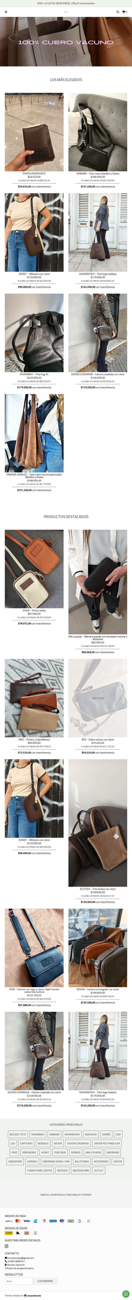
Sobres (75, 1152)
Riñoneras (29, 1152)
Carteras (26, 1143)
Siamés (106, 1134)
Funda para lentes (39, 1170)
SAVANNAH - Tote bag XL (34, 374)
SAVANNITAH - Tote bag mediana (97, 274)
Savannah (37, 1134)
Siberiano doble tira (56, 1161)
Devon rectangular (107, 1143)
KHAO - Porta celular (34, 610)
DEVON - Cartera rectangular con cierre (98, 989)
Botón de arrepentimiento (20, 1268)
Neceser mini (81, 1170)
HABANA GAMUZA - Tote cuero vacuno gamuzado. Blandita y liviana (34, 476)
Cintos (117, 1161)
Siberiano (113, 1152)
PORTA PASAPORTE (34, 173)
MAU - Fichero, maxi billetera (34, 739)
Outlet (99, 1170)
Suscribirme (45, 1281)
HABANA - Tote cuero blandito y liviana (97, 173)
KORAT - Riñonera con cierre (34, 274)
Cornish (32, 1161)
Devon (58, 1143)
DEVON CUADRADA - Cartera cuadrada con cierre (97, 374)
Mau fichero (93, 1152)
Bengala (43, 1143)
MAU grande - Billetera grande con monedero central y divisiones (97, 638)
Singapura (15, 1161)
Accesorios (101, 1161)
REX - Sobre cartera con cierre (98, 739)
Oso (118, 1134)
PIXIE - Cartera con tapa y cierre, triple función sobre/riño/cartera (34, 990)
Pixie (14, 1152)
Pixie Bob (60, 1152)
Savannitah (72, 1134)
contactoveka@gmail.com (20, 1258)
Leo (13, 1143)
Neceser (62, 1170)
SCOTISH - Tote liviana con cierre (98, 889)
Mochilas (91, 1134)
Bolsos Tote (18, 1134)
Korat (45, 1152)
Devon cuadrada (78, 1143)
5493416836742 (16, 1261)
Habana (54, 1134)
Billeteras (82, 1161)
